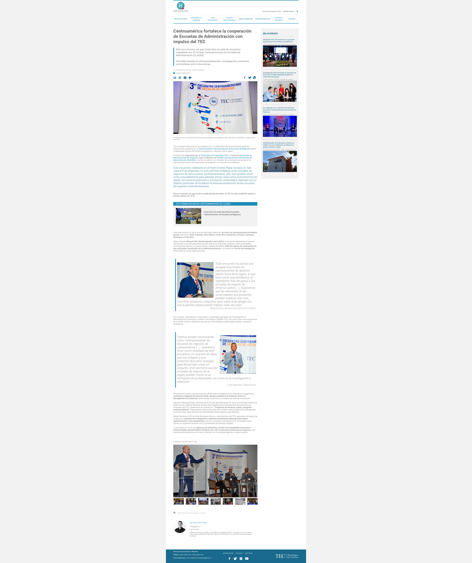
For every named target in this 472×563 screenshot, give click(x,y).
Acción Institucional (229, 19)
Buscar (298, 19)
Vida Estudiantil (213, 19)
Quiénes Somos (288, 11)
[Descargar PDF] (181, 77)
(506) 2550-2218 (185, 555)
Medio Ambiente (246, 19)
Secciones (248, 553)
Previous (174, 471)
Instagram (240, 558)
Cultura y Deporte (278, 19)
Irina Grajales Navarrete (286, 115)
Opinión (291, 19)
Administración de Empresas (188, 513)
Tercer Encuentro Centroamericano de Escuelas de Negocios (224, 149)
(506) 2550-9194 (197, 555)
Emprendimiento (262, 19)
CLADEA (203, 513)
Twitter (234, 558)
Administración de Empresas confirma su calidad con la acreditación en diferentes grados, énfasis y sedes (278, 145)
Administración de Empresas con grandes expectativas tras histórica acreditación (279, 41)
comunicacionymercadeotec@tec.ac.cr (198, 558)
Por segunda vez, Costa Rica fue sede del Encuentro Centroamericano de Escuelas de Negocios (279, 110)
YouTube (246, 558)
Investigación (180, 19)
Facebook (229, 558)
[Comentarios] (191, 77)
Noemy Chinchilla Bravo (288, 44)
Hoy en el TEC (180, 6)
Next (256, 471)
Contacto (239, 553)
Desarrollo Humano (196, 19)
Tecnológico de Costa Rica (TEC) (214, 155)
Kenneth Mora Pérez (198, 70)
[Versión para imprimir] (176, 77)
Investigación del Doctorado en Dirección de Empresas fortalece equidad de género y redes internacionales (279, 75)
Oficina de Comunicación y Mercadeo (185, 551)
